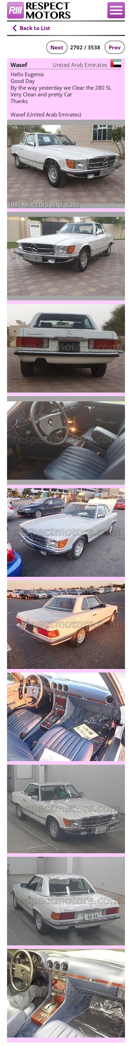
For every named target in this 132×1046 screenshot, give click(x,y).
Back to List (35, 27)
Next (56, 47)
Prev (115, 47)
